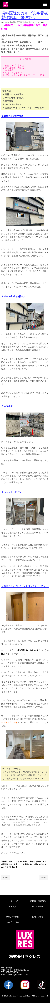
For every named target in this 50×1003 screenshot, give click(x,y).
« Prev (5, 877)
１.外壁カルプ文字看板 (13, 65)
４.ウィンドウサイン (12, 73)
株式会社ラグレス (32, 22)
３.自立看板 (8, 70)
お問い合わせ (37, 917)
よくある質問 (12, 906)
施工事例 (20, 22)
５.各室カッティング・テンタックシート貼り (23, 75)
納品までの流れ (12, 917)
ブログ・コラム (12, 922)
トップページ (12, 901)
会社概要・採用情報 (37, 901)
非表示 (28, 59)
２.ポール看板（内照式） (14, 68)
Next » (43, 877)
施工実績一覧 (37, 906)
